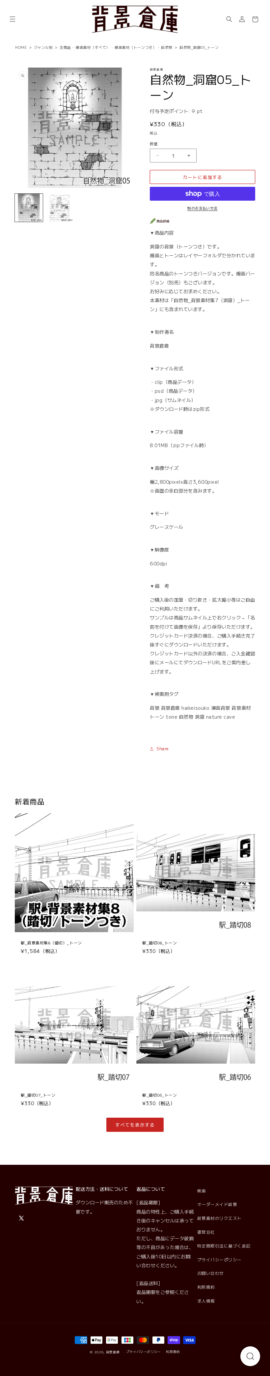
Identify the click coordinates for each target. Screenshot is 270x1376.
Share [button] (162, 748)
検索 (201, 1191)
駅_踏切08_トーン (159, 942)
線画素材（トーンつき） (135, 47)
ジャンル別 (43, 47)
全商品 (65, 47)
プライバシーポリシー (219, 1259)
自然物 (167, 47)
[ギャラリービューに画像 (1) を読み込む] (29, 208)
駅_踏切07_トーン (38, 1094)
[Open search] (250, 1356)
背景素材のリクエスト (219, 1218)
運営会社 (206, 1232)
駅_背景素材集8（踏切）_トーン (51, 942)
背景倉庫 (113, 1352)
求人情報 (206, 1301)
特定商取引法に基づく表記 (224, 1246)
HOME (21, 47)
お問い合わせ (210, 1273)
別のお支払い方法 (202, 208)
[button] (12, 19)
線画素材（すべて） (93, 47)
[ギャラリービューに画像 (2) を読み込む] (60, 208)
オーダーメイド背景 (217, 1204)
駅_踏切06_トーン (159, 1094)
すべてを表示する (134, 1124)
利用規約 (206, 1287)
